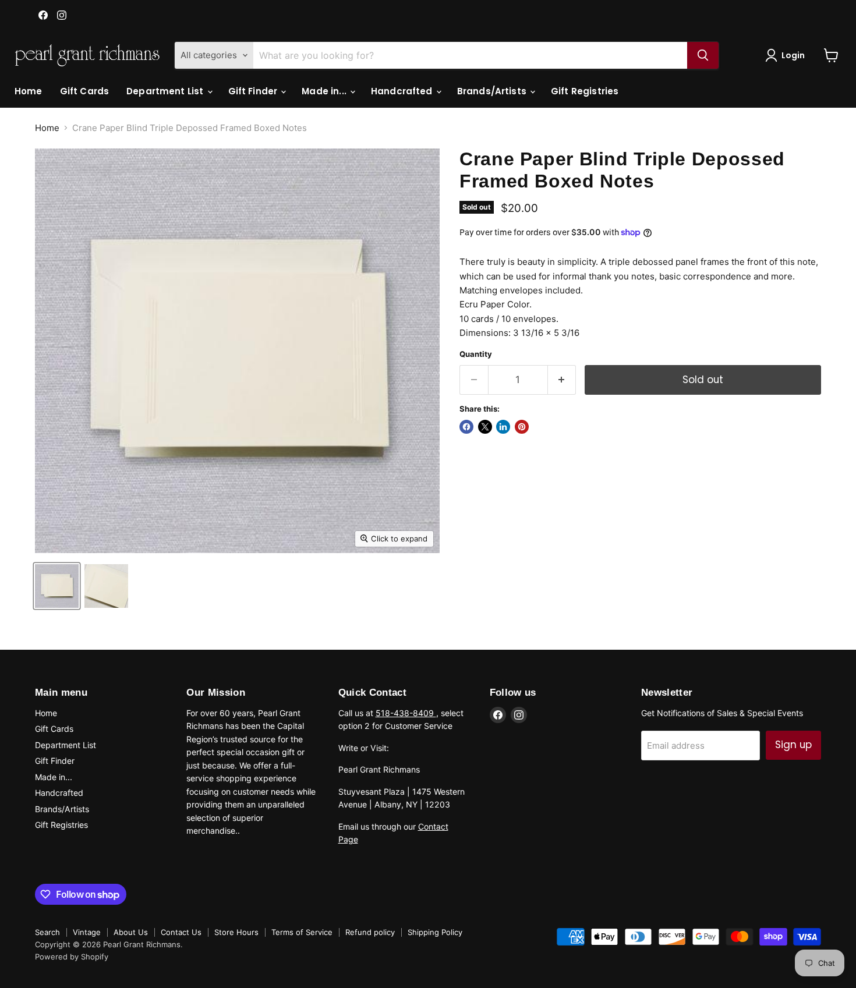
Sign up (793, 745)
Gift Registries (584, 91)
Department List (166, 91)
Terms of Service (302, 932)
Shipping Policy (435, 932)
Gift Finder (254, 91)
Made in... (325, 91)
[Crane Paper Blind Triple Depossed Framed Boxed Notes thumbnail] (57, 586)
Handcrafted (403, 91)
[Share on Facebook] (466, 427)
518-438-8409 (406, 713)
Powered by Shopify (71, 956)
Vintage (87, 932)
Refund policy (370, 932)
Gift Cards (84, 91)
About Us (131, 932)
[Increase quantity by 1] (562, 380)
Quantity (475, 354)
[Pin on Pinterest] (522, 427)
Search (47, 932)
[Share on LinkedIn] (503, 427)
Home (29, 91)
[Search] (703, 55)
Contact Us (181, 932)
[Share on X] (485, 427)
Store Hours (236, 932)
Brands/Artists (493, 91)
